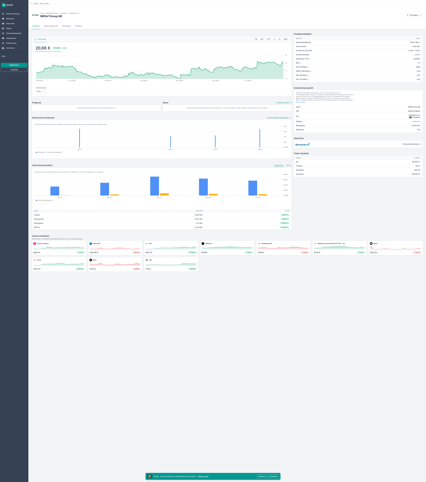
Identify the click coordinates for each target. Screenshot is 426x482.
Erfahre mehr (203, 476)
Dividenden (66, 26)
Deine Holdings (51, 26)
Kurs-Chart (41, 39)
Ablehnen (261, 476)
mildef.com (416, 121)
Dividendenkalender (13, 33)
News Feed (10, 23)
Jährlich (288, 165)
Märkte (8, 28)
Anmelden (14, 70)
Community (10, 48)
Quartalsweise (278, 165)
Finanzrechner (11, 43)
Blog (3, 56)
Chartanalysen (41, 88)
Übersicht (36, 26)
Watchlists (10, 19)
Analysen (78, 26)
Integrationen (11, 38)
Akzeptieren (273, 476)
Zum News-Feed (283, 103)
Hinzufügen (414, 15)
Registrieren (14, 65)
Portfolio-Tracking (12, 14)
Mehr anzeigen (300, 102)
